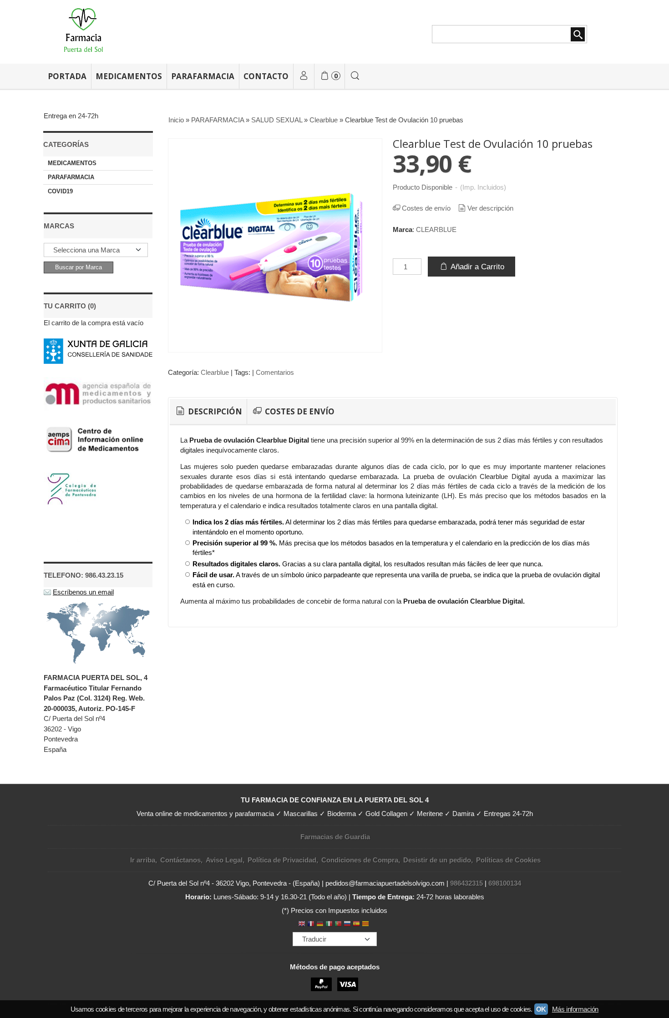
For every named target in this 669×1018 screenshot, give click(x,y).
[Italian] (329, 924)
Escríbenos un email (83, 592)
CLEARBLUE (436, 229)
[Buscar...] (355, 76)
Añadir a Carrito (476, 266)
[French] (310, 924)
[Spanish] (356, 924)
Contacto (266, 76)
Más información (575, 1009)
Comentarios (275, 372)
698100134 (504, 883)
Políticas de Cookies (508, 860)
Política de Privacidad (282, 860)
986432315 (466, 883)
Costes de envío (426, 208)
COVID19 (60, 191)
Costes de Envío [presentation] (298, 411)
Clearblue (215, 372)
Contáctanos (180, 860)
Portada (67, 76)
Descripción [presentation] (214, 411)
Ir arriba (142, 860)
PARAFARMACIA (202, 76)
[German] (320, 924)
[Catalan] (366, 924)
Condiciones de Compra (359, 860)
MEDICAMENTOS (129, 76)
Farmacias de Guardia (335, 837)
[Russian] (347, 924)
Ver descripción (490, 208)
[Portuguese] (338, 924)
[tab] (208, 411)
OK (541, 1009)
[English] (301, 924)
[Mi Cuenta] (303, 76)
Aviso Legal (224, 860)
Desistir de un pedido (437, 860)
